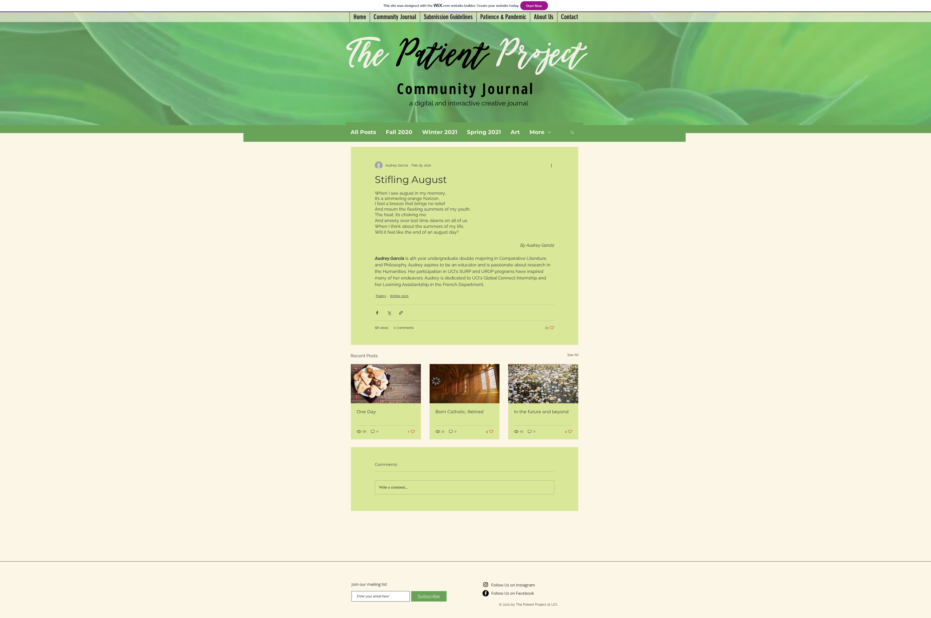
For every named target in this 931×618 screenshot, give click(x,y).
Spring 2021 (484, 132)
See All (572, 355)
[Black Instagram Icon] (485, 584)
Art (515, 132)
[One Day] (386, 383)
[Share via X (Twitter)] (389, 312)
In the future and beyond (541, 411)
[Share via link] (401, 312)
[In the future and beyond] (543, 383)
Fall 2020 (399, 132)
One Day (366, 411)
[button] (572, 132)
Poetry (381, 296)
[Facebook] (485, 593)
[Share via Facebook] (377, 312)
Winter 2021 (439, 132)
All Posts (363, 132)
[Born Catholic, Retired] (465, 383)
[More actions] (551, 165)
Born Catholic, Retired (459, 411)
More (537, 132)
